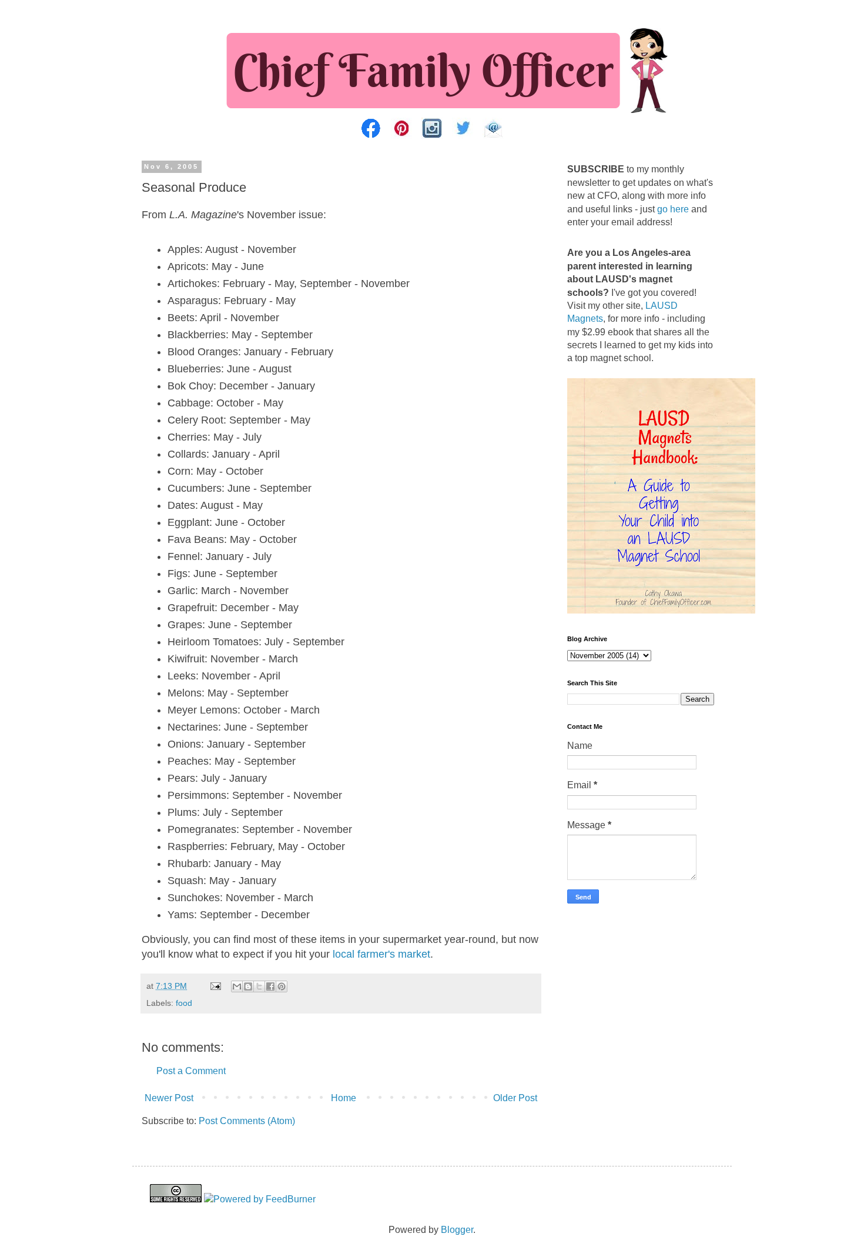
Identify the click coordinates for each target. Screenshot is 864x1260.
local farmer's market (381, 954)
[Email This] (237, 986)
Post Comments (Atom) (247, 1121)
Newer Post (169, 1098)
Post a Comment (191, 1071)
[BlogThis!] (248, 986)
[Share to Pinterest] (281, 986)
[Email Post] (214, 986)
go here (673, 209)
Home (343, 1098)
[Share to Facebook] (270, 986)
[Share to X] (259, 986)
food (184, 1003)
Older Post (515, 1098)
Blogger (457, 1230)
